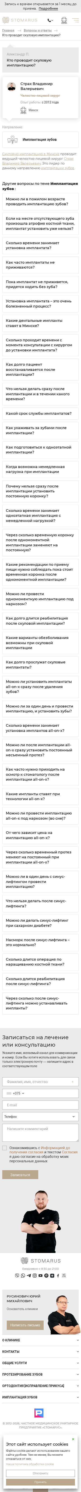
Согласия (70, 1152)
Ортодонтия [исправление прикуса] (33, 1386)
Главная (8, 30)
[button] (73, 1439)
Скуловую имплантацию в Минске (30, 154)
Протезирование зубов (22, 1374)
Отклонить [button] (40, 1473)
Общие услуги (14, 1363)
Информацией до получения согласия (39, 1150)
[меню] (75, 20)
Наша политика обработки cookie (30, 1464)
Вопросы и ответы (38, 30)
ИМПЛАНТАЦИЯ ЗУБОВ (19, 1397)
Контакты (10, 1351)
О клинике (11, 1340)
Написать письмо (25, 1325)
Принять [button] (40, 1482)
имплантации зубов (57, 168)
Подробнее (48, 8)
